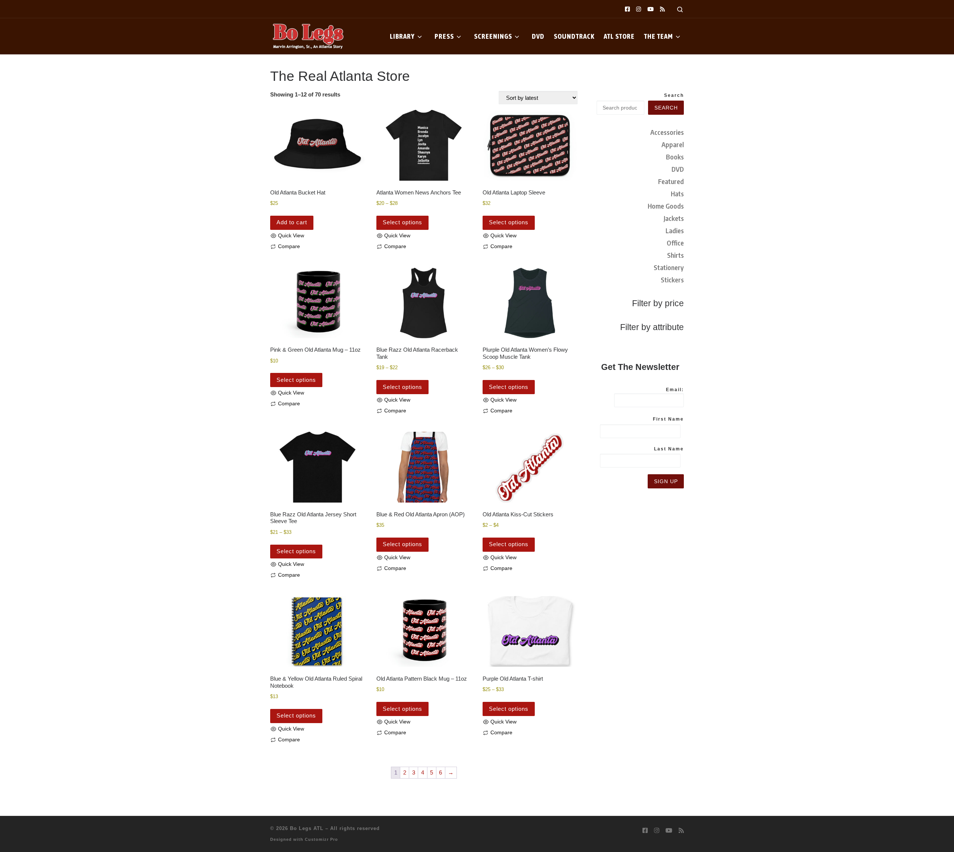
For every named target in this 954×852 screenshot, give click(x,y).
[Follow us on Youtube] (650, 9)
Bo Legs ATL (306, 828)
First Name (668, 419)
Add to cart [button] (292, 222)
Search (674, 95)
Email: (675, 389)
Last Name (669, 449)
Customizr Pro (321, 839)
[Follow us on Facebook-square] (627, 9)
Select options (402, 222)
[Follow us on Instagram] (638, 9)
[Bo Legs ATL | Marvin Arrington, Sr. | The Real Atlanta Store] (307, 35)
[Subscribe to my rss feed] (662, 9)
